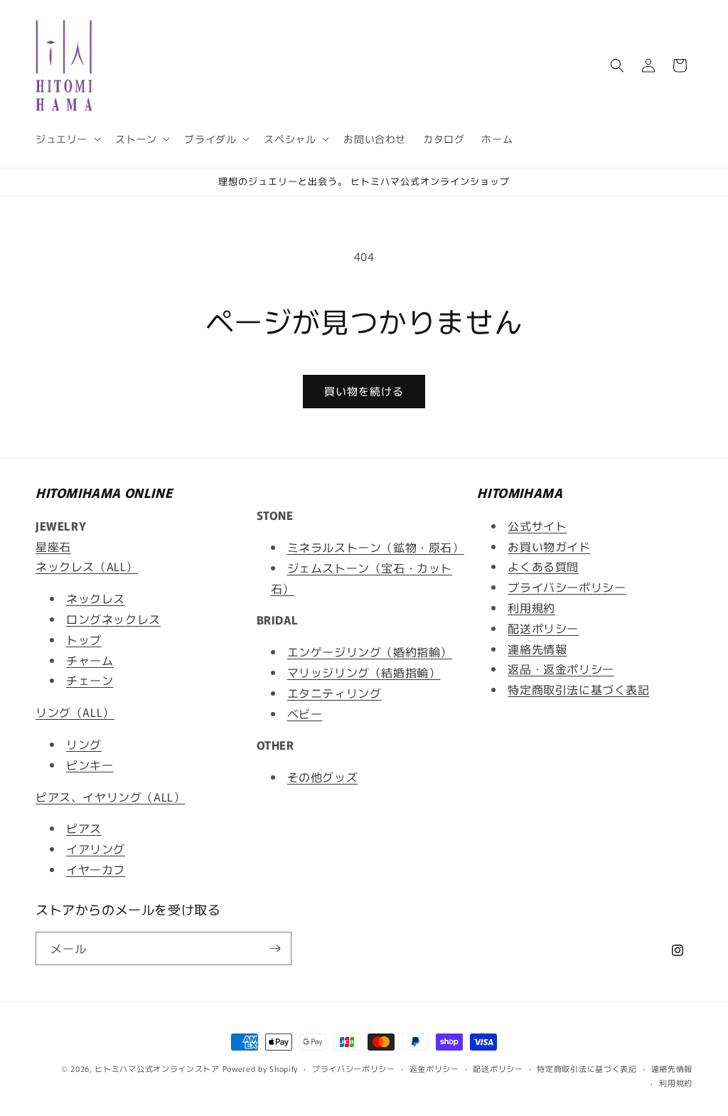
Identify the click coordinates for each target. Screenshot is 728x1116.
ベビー (305, 713)
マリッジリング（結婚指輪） (364, 672)
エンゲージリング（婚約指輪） (369, 651)
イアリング (95, 848)
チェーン (89, 680)
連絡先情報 (537, 648)
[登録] (275, 948)
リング (84, 744)
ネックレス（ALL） (87, 566)
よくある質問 (543, 566)
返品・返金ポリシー (561, 668)
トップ (84, 639)
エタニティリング (334, 692)
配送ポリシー (543, 628)
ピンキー (89, 764)
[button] (67, 139)
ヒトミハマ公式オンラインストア (157, 1068)
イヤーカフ (95, 869)
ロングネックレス (113, 618)
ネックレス (95, 598)
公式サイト (537, 525)
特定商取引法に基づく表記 (578, 689)
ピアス (84, 827)
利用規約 (531, 607)
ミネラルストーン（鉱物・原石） (375, 547)
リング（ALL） (75, 712)
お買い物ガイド (549, 546)
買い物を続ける (364, 390)
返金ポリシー (434, 1068)
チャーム (89, 660)
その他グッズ (322, 776)
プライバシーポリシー (567, 586)
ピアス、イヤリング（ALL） (110, 796)
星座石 (53, 546)
